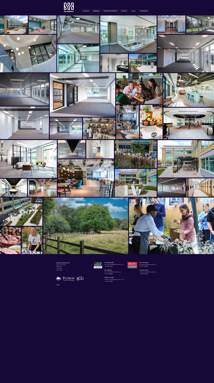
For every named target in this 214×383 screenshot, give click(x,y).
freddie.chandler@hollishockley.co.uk (114, 279)
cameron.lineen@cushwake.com (148, 272)
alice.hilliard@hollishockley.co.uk (112, 272)
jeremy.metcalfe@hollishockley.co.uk (113, 264)
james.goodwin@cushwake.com (148, 264)
